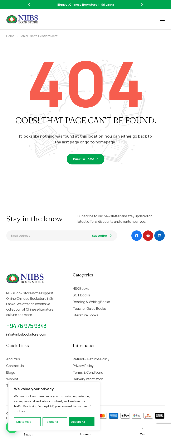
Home (10, 36)
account (85, 434)
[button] (29, 4)
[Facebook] (136, 235)
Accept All (78, 422)
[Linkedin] (159, 235)
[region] (54, 406)
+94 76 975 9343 (26, 326)
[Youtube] (148, 235)
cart (142, 434)
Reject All (51, 422)
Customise (23, 422)
